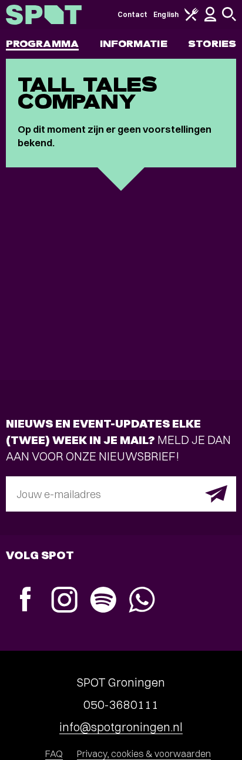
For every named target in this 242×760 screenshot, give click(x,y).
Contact (132, 14)
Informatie (133, 44)
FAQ (54, 753)
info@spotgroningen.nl (121, 726)
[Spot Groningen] (44, 15)
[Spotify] (102, 601)
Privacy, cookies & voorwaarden (144, 753)
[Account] (210, 19)
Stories (212, 44)
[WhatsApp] (141, 601)
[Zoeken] (229, 18)
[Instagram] (64, 601)
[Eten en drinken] (191, 18)
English (166, 14)
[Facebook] (25, 600)
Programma (42, 44)
